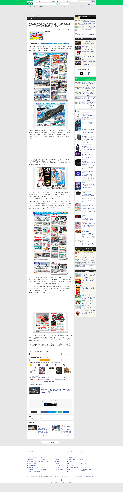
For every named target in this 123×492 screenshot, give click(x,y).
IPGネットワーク (83, 463)
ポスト (35, 43)
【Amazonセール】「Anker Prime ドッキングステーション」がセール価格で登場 (88, 138)
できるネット (31, 469)
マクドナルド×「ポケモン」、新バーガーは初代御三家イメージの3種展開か (88, 297)
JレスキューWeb (72, 459)
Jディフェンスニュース (73, 455)
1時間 (77, 18)
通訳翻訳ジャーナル (72, 457)
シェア (45, 43)
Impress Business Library (45, 457)
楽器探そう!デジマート (60, 455)
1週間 (88, 18)
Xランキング (81, 78)
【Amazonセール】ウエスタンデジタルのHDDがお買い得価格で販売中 (88, 163)
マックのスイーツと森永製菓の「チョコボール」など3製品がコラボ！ (88, 312)
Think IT (29, 452)
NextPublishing (43, 469)
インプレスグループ (80, 476)
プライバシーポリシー (66, 476)
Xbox (56, 360)
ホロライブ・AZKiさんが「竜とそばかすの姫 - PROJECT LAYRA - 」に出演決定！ (88, 225)
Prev (31, 372)
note (59, 43)
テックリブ (69, 469)
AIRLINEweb (71, 452)
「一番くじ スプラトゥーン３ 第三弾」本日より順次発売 (88, 195)
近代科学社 (57, 467)
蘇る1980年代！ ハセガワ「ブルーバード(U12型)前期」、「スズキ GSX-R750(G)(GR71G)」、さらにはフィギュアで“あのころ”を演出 (56, 391)
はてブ (52, 43)
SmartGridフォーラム (45, 452)
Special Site (81, 38)
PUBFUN (81, 459)
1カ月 (93, 18)
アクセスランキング (82, 16)
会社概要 (73, 476)
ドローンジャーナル (32, 461)
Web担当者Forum (31, 455)
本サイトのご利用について (32, 476)
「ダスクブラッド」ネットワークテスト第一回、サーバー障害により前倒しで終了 (88, 218)
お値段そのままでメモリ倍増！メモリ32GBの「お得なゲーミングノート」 (88, 53)
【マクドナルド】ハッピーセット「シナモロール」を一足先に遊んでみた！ (88, 307)
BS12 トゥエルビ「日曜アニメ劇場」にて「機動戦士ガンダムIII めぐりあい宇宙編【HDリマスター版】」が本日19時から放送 (86, 34)
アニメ (66, 354)
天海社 (82, 452)
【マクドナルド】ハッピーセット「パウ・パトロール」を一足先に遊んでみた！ (88, 302)
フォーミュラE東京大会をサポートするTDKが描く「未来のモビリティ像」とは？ (88, 48)
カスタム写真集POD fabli (86, 467)
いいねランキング (90, 80)
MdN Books (71, 465)
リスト (39, 43)
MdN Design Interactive (73, 467)
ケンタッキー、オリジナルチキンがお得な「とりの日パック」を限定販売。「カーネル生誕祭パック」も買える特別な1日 (86, 257)
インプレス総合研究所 (32, 457)
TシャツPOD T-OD (60, 457)
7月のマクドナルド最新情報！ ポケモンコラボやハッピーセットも (87, 271)
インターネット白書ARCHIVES (34, 471)
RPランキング (80, 80)
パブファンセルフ (84, 461)
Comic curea (83, 455)
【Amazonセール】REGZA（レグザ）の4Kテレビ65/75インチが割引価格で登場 (88, 131)
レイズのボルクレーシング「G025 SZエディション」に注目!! (88, 58)
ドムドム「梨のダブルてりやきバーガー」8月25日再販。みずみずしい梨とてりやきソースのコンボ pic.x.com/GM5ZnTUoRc (86, 103)
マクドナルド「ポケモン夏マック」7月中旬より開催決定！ (88, 281)
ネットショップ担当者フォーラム (47, 455)
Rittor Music (57, 451)
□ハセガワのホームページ (34, 418)
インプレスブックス (44, 467)
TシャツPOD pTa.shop (85, 464)
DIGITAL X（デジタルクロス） (46, 461)
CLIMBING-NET (59, 465)
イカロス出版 (69, 451)
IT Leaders (30, 459)
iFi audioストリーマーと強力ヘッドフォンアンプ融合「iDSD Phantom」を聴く (88, 63)
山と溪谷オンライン (60, 463)
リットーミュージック (60, 452)
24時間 (82, 18)
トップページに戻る (50, 442)
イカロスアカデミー (72, 461)
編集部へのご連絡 (57, 476)
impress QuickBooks (85, 457)
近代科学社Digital (59, 469)
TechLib (70, 471)
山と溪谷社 (57, 461)
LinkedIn (66, 43)
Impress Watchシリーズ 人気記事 (85, 248)
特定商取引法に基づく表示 (91, 476)
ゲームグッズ (56, 354)
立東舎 (57, 459)
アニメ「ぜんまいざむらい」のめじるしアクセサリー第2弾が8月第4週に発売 (88, 116)
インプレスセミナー (44, 459)
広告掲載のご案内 (48, 476)
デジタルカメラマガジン (33, 467)
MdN (68, 463)
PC (58, 6)
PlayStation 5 (45, 354)
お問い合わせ (41, 476)
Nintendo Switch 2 (34, 354)
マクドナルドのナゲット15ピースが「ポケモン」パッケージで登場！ (88, 289)
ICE (80, 451)
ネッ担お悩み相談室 (32, 463)
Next (70, 372)
